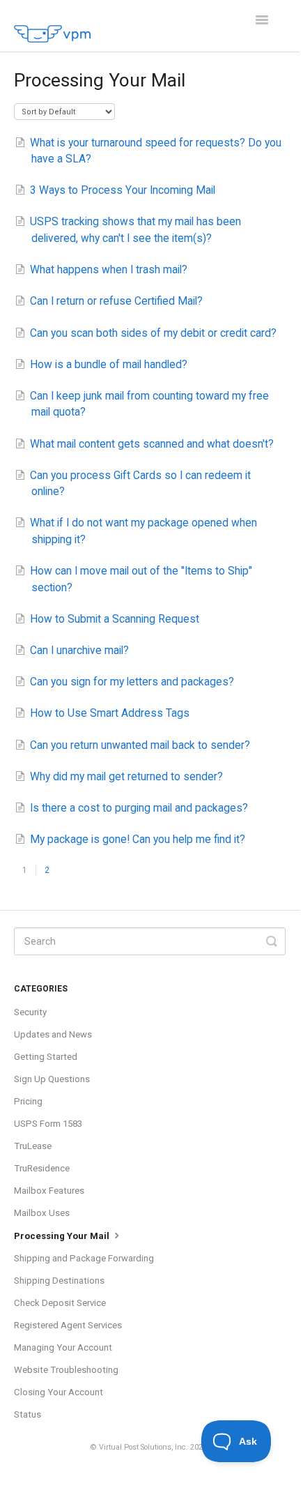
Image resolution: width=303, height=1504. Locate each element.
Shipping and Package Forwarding (84, 1258)
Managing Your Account (63, 1347)
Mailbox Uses (42, 1213)
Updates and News (53, 1034)
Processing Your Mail (62, 1236)
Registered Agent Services (68, 1325)
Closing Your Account (58, 1392)
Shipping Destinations (59, 1280)
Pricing (28, 1101)
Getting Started (45, 1056)
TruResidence (42, 1168)
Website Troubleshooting (66, 1370)
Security (30, 1012)
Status (28, 1414)
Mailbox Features (49, 1190)
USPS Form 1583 (48, 1123)
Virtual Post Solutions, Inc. (143, 1447)
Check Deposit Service (60, 1303)
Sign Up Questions (52, 1079)
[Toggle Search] (271, 941)
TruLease (33, 1146)
